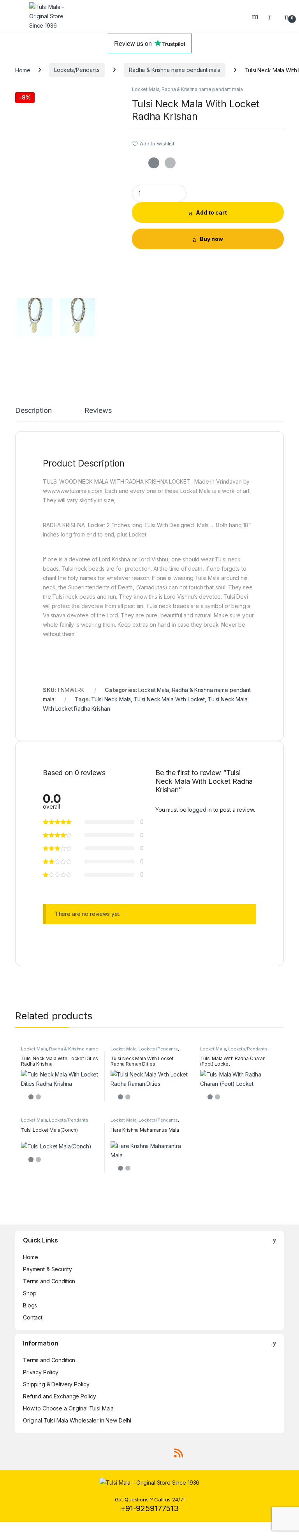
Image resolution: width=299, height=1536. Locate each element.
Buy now (211, 239)
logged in (200, 809)
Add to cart (211, 212)
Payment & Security (47, 1269)
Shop (29, 1293)
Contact (32, 1317)
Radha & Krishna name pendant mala (174, 69)
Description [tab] (33, 410)
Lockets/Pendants (77, 69)
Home (22, 69)
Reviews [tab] (97, 410)
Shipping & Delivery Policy (56, 1384)
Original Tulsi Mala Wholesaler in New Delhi (77, 1420)
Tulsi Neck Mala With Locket (169, 699)
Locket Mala (145, 89)
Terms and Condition (49, 1281)
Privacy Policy (40, 1372)
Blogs (30, 1305)
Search (256, 16)
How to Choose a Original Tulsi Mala (68, 1408)
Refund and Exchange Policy (59, 1396)
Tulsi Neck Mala (111, 699)
